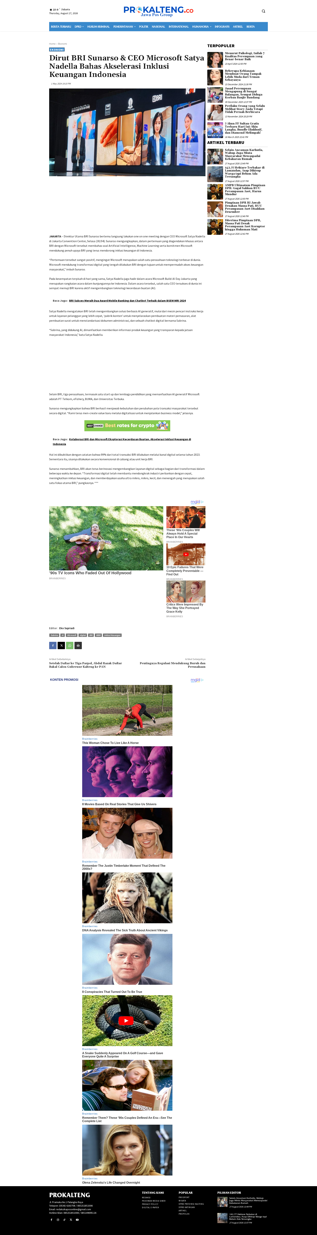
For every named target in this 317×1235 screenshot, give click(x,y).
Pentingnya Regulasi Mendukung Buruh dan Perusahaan (172, 665)
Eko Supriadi (66, 628)
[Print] (78, 645)
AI (62, 635)
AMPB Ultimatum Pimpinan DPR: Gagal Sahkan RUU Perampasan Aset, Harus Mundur (245, 190)
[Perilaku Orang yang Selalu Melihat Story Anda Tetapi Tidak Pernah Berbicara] (215, 112)
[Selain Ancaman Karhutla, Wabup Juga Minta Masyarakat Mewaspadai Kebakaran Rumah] (215, 156)
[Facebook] (53, 645)
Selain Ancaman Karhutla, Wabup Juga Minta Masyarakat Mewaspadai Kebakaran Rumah (244, 154)
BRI (90, 635)
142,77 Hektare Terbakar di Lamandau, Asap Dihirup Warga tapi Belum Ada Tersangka (245, 172)
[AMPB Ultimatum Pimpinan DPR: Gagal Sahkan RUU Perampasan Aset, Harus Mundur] (215, 192)
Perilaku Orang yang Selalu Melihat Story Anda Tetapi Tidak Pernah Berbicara (245, 109)
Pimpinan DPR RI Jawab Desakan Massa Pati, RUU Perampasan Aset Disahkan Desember (245, 207)
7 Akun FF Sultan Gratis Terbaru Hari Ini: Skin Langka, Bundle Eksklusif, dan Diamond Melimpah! (243, 128)
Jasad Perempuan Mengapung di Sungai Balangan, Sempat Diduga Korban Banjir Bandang (243, 93)
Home (52, 43)
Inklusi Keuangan (112, 635)
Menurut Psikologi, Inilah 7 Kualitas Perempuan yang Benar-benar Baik (244, 56)
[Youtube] (77, 1220)
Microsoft (71, 635)
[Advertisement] (127, 206)
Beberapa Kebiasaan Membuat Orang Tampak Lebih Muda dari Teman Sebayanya (243, 75)
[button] (263, 11)
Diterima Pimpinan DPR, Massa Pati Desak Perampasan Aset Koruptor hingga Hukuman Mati (245, 225)
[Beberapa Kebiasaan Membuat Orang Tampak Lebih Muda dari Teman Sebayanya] (215, 77)
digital (83, 635)
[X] (61, 645)
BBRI (98, 635)
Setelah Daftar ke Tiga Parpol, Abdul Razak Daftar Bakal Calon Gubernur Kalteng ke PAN (85, 665)
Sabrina (54, 635)
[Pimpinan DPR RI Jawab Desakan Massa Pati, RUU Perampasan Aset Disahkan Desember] (215, 209)
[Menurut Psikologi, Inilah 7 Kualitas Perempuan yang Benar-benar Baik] (215, 60)
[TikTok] (64, 1220)
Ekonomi (62, 43)
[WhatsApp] (69, 645)
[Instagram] (58, 1220)
